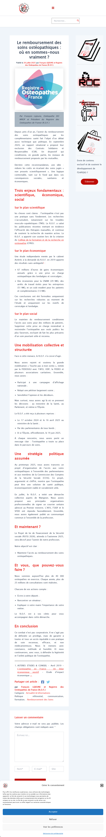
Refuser (53, 819)
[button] (101, 785)
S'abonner (89, 181)
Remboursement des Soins (40, 699)
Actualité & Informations (38, 693)
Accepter (53, 811)
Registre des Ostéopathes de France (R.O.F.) (43, 64)
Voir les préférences (53, 827)
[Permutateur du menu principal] (53, 8)
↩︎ (31, 675)
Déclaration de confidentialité (53, 833)
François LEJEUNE (46, 63)
